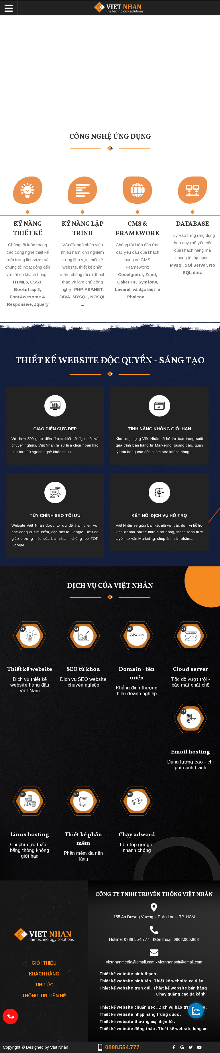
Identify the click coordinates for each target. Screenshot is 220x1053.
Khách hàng (44, 973)
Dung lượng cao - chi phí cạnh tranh (190, 764)
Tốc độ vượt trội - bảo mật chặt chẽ (190, 682)
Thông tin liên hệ (44, 995)
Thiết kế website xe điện (178, 981)
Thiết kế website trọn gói (124, 988)
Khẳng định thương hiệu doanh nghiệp (137, 690)
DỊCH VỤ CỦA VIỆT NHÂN (110, 586)
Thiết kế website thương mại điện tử (136, 1021)
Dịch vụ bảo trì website (181, 1007)
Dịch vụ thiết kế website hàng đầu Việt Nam (29, 684)
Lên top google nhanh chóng (137, 847)
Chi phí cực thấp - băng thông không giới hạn (29, 850)
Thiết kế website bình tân (125, 981)
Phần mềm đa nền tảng (83, 856)
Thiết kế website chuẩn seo (127, 1007)
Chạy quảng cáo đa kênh (181, 994)
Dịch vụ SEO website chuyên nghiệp (83, 682)
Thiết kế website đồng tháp (127, 1028)
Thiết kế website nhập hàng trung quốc (139, 1014)
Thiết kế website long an (183, 1028)
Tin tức (44, 984)
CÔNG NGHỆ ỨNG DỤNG (110, 137)
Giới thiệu (44, 963)
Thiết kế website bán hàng (180, 988)
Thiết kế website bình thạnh (127, 973)
